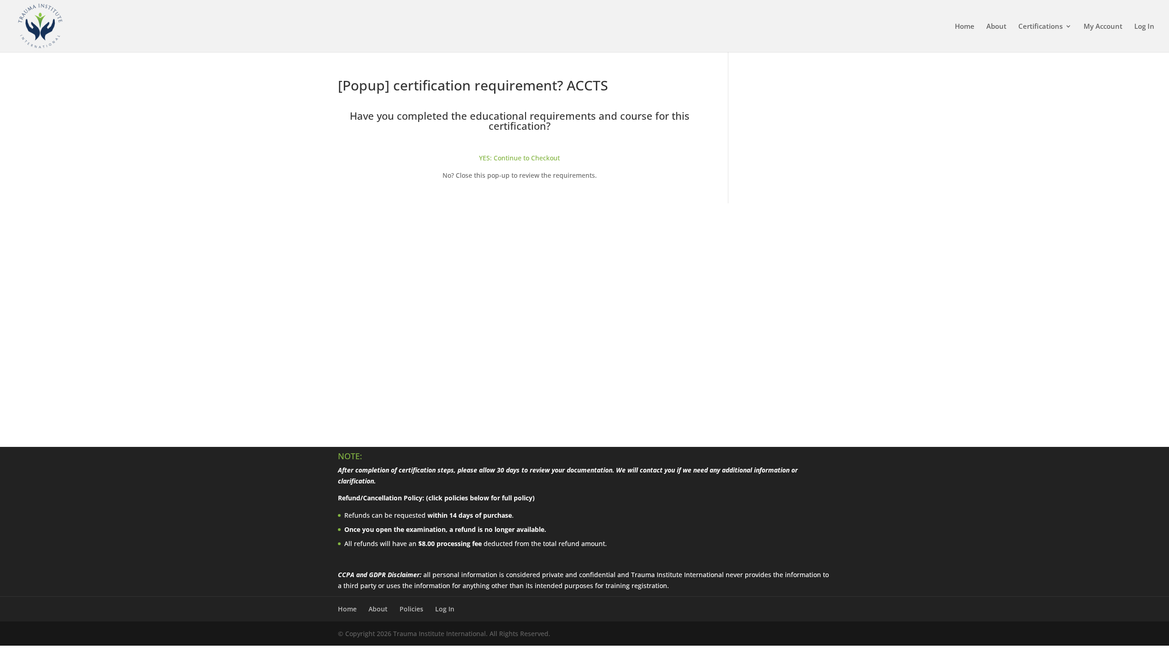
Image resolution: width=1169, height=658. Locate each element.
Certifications (1040, 27)
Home (964, 27)
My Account (1103, 27)
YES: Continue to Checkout (519, 158)
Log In (1144, 27)
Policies (411, 609)
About (996, 27)
